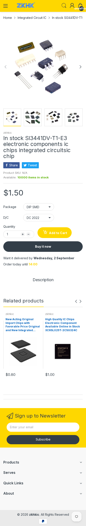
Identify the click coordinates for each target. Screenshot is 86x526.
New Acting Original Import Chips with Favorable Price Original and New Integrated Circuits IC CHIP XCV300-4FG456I (23, 325)
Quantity (9, 226)
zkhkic (7, 132)
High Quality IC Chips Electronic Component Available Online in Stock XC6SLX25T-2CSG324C (62, 325)
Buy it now (43, 246)
